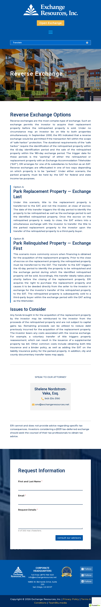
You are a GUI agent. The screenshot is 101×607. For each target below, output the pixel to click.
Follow (87, 569)
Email (22, 495)
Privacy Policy (71, 599)
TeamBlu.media (58, 602)
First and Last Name (30, 481)
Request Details (28, 510)
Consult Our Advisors (69, 537)
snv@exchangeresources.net (52, 404)
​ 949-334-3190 (52, 398)
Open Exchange (50, 23)
